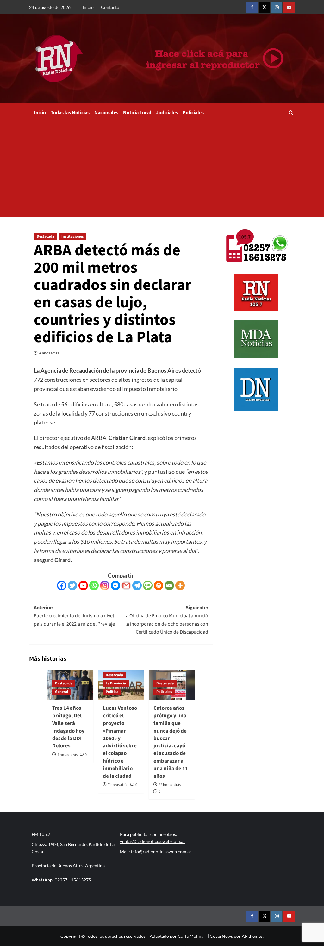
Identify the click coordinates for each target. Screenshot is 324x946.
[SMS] (148, 585)
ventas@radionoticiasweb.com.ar (152, 841)
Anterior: (74, 615)
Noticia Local (137, 112)
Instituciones (72, 236)
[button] (291, 112)
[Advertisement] (162, 170)
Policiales (193, 112)
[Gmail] (126, 585)
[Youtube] (83, 585)
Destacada (45, 236)
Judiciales (167, 112)
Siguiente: (165, 619)
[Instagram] (104, 585)
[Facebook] (61, 585)
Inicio (88, 7)
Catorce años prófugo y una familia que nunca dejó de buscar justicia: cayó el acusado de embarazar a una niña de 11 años (170, 742)
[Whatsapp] (94, 585)
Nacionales (106, 112)
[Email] (169, 585)
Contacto (110, 7)
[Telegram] (137, 585)
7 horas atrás (118, 785)
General (61, 692)
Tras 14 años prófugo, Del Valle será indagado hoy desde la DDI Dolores (68, 727)
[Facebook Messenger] (115, 585)
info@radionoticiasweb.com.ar (161, 851)
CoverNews (221, 936)
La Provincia (116, 683)
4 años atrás (49, 352)
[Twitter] (72, 585)
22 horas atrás (170, 785)
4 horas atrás (67, 754)
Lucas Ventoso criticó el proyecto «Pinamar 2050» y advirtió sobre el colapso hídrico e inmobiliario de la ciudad (120, 742)
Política (112, 692)
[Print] (158, 585)
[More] (180, 585)
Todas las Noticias (70, 112)
